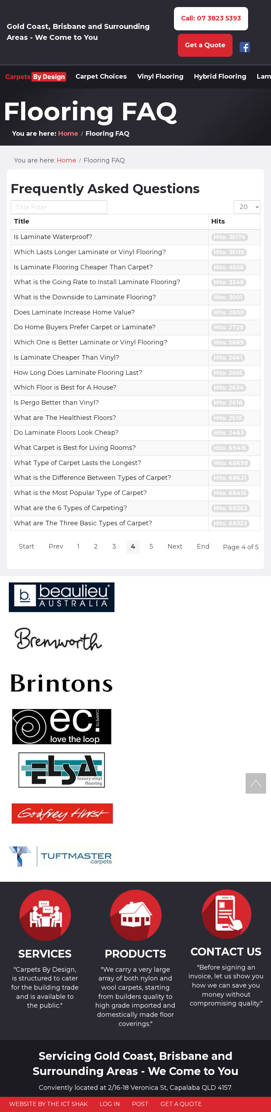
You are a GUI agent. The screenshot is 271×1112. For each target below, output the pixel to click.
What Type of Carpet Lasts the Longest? (77, 463)
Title (21, 221)
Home (68, 134)
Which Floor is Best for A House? (65, 387)
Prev (56, 546)
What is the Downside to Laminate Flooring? (85, 297)
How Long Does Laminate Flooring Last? (78, 373)
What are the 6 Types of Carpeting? (70, 508)
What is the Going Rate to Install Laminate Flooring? (97, 282)
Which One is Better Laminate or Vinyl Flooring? (90, 342)
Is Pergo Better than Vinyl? (56, 403)
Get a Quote (205, 45)
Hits (218, 221)
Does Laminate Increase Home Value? (74, 312)
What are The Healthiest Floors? (65, 418)
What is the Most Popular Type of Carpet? (80, 493)
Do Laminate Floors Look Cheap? (66, 432)
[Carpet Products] (135, 915)
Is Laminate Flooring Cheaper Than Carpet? (83, 267)
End (203, 546)
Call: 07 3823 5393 (211, 18)
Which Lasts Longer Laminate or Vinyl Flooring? (90, 252)
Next (175, 546)
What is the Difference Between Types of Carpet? (92, 478)
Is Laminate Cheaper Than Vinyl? (66, 357)
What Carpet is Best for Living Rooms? (75, 448)
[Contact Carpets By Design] (226, 914)
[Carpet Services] (45, 915)
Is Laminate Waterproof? (53, 237)
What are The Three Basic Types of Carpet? (83, 523)
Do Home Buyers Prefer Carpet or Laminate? (85, 327)
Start (26, 546)
